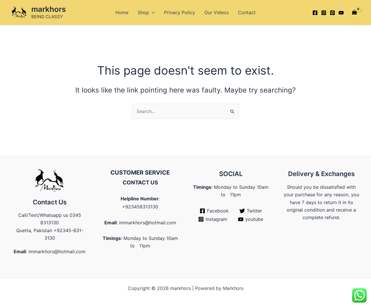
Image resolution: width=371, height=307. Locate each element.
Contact (247, 12)
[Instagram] (323, 12)
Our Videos (216, 12)
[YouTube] (341, 12)
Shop (143, 12)
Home (121, 12)
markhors (48, 9)
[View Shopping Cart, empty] (354, 12)
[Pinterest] (332, 12)
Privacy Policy (179, 12)
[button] (152, 12)
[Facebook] (315, 12)
